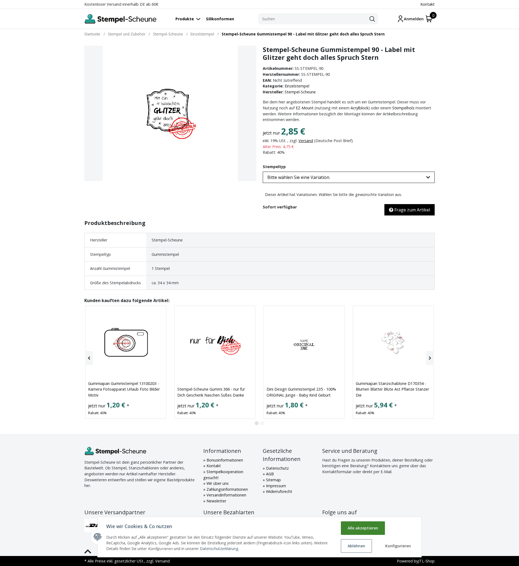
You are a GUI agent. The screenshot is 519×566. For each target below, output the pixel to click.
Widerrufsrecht (278, 491)
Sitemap (273, 479)
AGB (269, 473)
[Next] (430, 358)
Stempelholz (403, 107)
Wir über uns (217, 483)
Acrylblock (359, 107)
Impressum (275, 485)
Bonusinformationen (224, 460)
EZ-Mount (305, 107)
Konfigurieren (398, 545)
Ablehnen (356, 545)
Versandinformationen (225, 495)
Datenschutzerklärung (219, 548)
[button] (349, 177)
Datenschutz (277, 468)
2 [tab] (262, 423)
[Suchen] (372, 19)
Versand (305, 140)
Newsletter (215, 500)
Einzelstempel (297, 86)
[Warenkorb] (429, 18)
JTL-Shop (426, 561)
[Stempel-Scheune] (120, 19)
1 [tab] (257, 423)
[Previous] (89, 358)
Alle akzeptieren (363, 528)
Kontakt (427, 4)
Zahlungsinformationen (226, 489)
